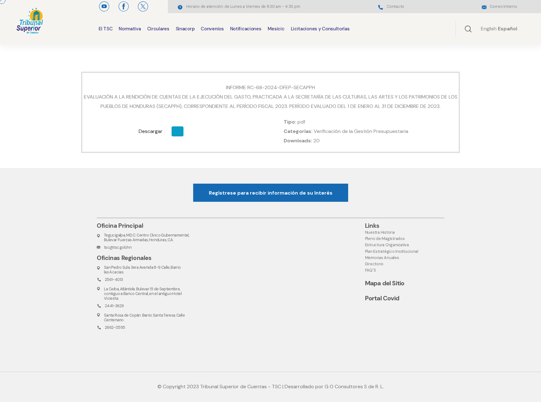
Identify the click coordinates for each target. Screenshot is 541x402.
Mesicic (276, 29)
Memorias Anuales (382, 257)
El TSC (105, 29)
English (489, 28)
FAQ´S (370, 270)
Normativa (130, 29)
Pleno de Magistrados (385, 238)
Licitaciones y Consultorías (320, 29)
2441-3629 (114, 305)
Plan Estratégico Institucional (391, 251)
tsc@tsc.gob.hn (117, 247)
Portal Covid (382, 298)
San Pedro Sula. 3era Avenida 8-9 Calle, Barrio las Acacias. (142, 270)
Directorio (374, 264)
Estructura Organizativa (387, 244)
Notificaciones (245, 29)
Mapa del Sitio (384, 283)
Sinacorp (185, 29)
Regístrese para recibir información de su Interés (270, 193)
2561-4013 (114, 279)
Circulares (158, 29)
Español (507, 28)
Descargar (150, 131)
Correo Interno (503, 6)
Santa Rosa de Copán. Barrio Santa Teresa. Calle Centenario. (144, 318)
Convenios (212, 29)
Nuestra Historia (380, 232)
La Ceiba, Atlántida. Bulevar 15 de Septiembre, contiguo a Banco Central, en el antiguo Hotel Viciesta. (143, 293)
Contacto (395, 6)
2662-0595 (115, 327)
